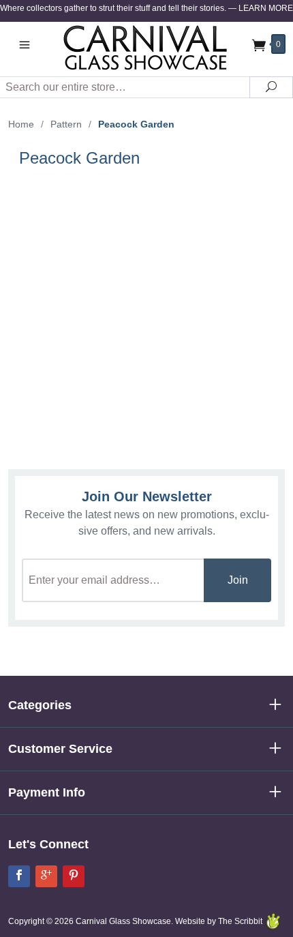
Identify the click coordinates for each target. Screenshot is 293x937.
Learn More (265, 8)
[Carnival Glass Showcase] (146, 47)
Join (238, 580)
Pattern (66, 124)
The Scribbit (241, 921)
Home (21, 124)
